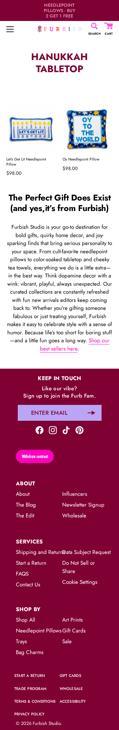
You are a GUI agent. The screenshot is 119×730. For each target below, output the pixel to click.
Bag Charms (29, 652)
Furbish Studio (47, 723)
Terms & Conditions (35, 701)
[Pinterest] (79, 429)
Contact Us (28, 584)
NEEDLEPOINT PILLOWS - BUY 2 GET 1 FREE (59, 10)
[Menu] (10, 29)
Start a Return (31, 563)
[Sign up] (91, 413)
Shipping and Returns (40, 552)
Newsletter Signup (83, 504)
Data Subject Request (86, 552)
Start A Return (29, 676)
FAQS (22, 573)
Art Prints (72, 620)
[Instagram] (53, 429)
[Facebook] (39, 429)
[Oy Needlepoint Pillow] (87, 129)
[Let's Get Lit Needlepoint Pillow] (31, 129)
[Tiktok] (66, 429)
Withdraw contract (35, 456)
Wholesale (74, 515)
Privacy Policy (29, 714)
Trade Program (30, 689)
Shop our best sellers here (74, 344)
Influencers (74, 494)
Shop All (25, 620)
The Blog (26, 504)
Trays (21, 641)
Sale (67, 641)
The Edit (25, 515)
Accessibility (73, 701)
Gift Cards (74, 630)
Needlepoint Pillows (39, 630)
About (23, 494)
